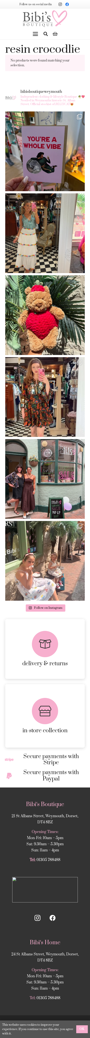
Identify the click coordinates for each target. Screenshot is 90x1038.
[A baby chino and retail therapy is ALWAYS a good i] (45, 561)
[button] (35, 34)
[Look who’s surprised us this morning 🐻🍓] (45, 315)
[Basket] (55, 33)
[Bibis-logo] (45, 18)
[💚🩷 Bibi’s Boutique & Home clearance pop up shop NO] (45, 479)
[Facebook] (67, 4)
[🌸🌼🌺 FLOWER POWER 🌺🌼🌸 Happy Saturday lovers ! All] (45, 233)
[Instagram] (60, 4)
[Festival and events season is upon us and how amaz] (45, 397)
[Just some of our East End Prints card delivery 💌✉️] (45, 151)
